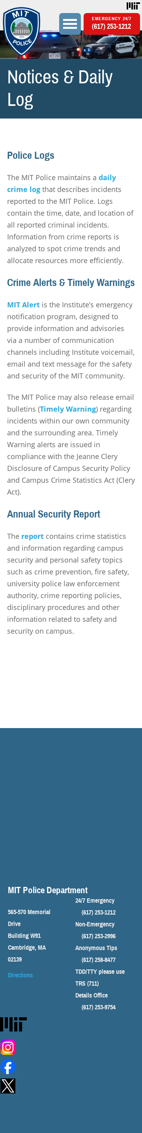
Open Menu (70, 24)
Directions (20, 975)
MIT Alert (23, 304)
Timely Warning (68, 409)
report (33, 536)
